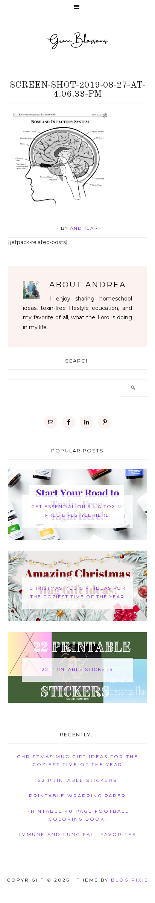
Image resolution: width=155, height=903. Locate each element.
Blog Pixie (130, 880)
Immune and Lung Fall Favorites (77, 834)
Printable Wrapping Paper (77, 795)
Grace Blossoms (77, 40)
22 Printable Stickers (77, 669)
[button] (77, 7)
